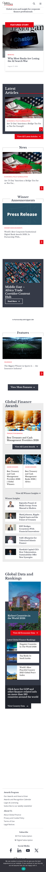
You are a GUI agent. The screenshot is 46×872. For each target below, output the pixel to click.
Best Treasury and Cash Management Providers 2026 (23, 439)
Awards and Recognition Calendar (17, 799)
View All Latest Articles (27, 136)
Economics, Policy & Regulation (18, 121)
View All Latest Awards (25, 447)
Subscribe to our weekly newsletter (18, 806)
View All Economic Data (24, 633)
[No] (43, 865)
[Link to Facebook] (11, 850)
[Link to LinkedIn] (19, 850)
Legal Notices (9, 824)
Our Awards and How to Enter (16, 796)
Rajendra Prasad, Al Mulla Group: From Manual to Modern (28, 505)
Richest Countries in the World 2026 (19, 617)
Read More (12, 301)
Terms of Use (9, 821)
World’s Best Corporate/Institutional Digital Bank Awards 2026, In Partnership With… (20, 234)
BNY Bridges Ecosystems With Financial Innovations (29, 528)
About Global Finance (12, 815)
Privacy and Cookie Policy (14, 818)
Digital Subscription (25, 840)
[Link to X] (36, 850)
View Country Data (16, 706)
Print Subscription (24, 836)
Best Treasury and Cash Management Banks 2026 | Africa (31, 476)
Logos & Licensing (11, 803)
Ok (23, 869)
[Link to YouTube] (28, 850)
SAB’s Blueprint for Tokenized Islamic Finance (28, 540)
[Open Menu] (40, 3)
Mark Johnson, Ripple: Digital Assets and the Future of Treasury (29, 517)
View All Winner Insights (27, 493)
